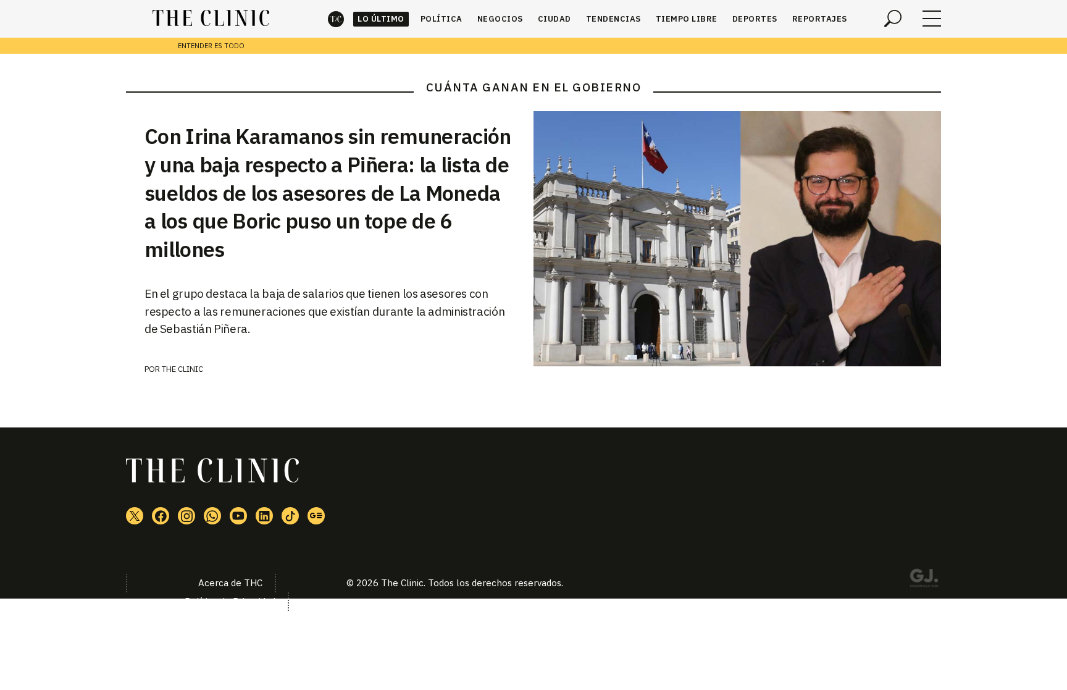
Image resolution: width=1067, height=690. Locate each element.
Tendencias (613, 19)
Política (441, 19)
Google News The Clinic (316, 515)
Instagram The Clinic (186, 515)
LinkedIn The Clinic (264, 515)
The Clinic (336, 19)
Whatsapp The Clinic (212, 515)
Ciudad (554, 19)
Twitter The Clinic (134, 515)
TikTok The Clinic (290, 515)
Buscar (893, 18)
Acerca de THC (230, 583)
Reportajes (819, 19)
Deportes (754, 19)
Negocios (500, 19)
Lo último (381, 19)
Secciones (932, 19)
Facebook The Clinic (160, 515)
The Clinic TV (238, 515)
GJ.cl (923, 580)
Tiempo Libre (687, 19)
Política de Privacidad (230, 601)
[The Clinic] (211, 19)
